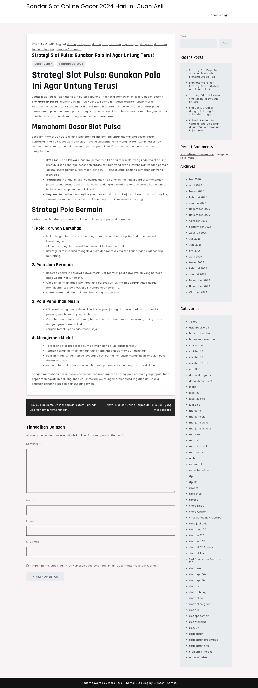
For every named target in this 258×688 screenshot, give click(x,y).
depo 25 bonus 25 (201, 381)
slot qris (194, 610)
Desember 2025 (199, 209)
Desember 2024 (199, 280)
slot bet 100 (196, 535)
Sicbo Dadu (196, 505)
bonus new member (202, 339)
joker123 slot (197, 399)
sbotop (194, 499)
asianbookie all (199, 327)
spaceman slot (199, 646)
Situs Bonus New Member (206, 517)
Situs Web (32, 542)
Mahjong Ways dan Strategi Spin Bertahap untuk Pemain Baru (204, 86)
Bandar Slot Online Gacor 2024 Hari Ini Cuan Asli (95, 6)
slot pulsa (146, 44)
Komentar (34, 444)
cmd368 (194, 369)
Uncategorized (43, 43)
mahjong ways (199, 422)
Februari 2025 (198, 268)
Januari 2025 (197, 274)
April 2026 (195, 185)
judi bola (194, 404)
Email (31, 521)
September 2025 (200, 227)
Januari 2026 (197, 203)
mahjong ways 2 (200, 428)
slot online (196, 598)
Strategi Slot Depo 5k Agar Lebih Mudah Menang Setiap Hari (203, 73)
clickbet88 (196, 357)
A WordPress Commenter (197, 154)
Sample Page (220, 15)
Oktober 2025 (198, 221)
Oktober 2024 (198, 292)
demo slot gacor (200, 375)
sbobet (194, 488)
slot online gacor (200, 604)
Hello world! (188, 158)
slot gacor (196, 586)
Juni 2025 (195, 244)
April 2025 (195, 256)
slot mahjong (198, 592)
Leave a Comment (69, 49)
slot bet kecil (197, 553)
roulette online (199, 470)
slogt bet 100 (197, 529)
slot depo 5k (197, 580)
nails (192, 458)
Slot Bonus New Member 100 (205, 560)
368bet (194, 321)
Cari (183, 36)
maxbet (194, 440)
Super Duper (43, 64)
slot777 (194, 628)
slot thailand (197, 622)
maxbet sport (198, 446)
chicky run (196, 345)
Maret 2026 (196, 191)
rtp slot (194, 482)
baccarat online (200, 333)
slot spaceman (199, 616)
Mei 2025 (195, 250)
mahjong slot (198, 416)
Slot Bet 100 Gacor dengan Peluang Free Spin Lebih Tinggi (203, 111)
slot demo (196, 568)
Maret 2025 (196, 262)
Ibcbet (193, 387)
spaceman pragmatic (204, 640)
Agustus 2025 (198, 233)
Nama (31, 500)
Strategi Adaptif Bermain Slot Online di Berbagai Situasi (205, 99)
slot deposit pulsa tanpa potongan (115, 44)
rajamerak (196, 464)
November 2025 (199, 215)
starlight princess (200, 651)
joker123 (194, 393)
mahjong (195, 410)
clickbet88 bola (199, 363)
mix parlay (196, 452)
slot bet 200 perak (201, 547)
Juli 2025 (195, 238)
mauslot (194, 434)
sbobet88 (195, 494)
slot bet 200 (197, 541)
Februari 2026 (198, 197)
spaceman (196, 634)
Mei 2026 (195, 179)
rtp (191, 476)
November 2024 (199, 286)
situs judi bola (198, 523)
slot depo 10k (197, 574)
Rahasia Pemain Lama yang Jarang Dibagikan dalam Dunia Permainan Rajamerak (205, 125)
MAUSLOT (82, 287)
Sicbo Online (197, 511)
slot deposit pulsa (78, 44)
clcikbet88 (196, 351)
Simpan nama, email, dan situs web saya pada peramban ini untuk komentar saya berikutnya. (93, 565)
